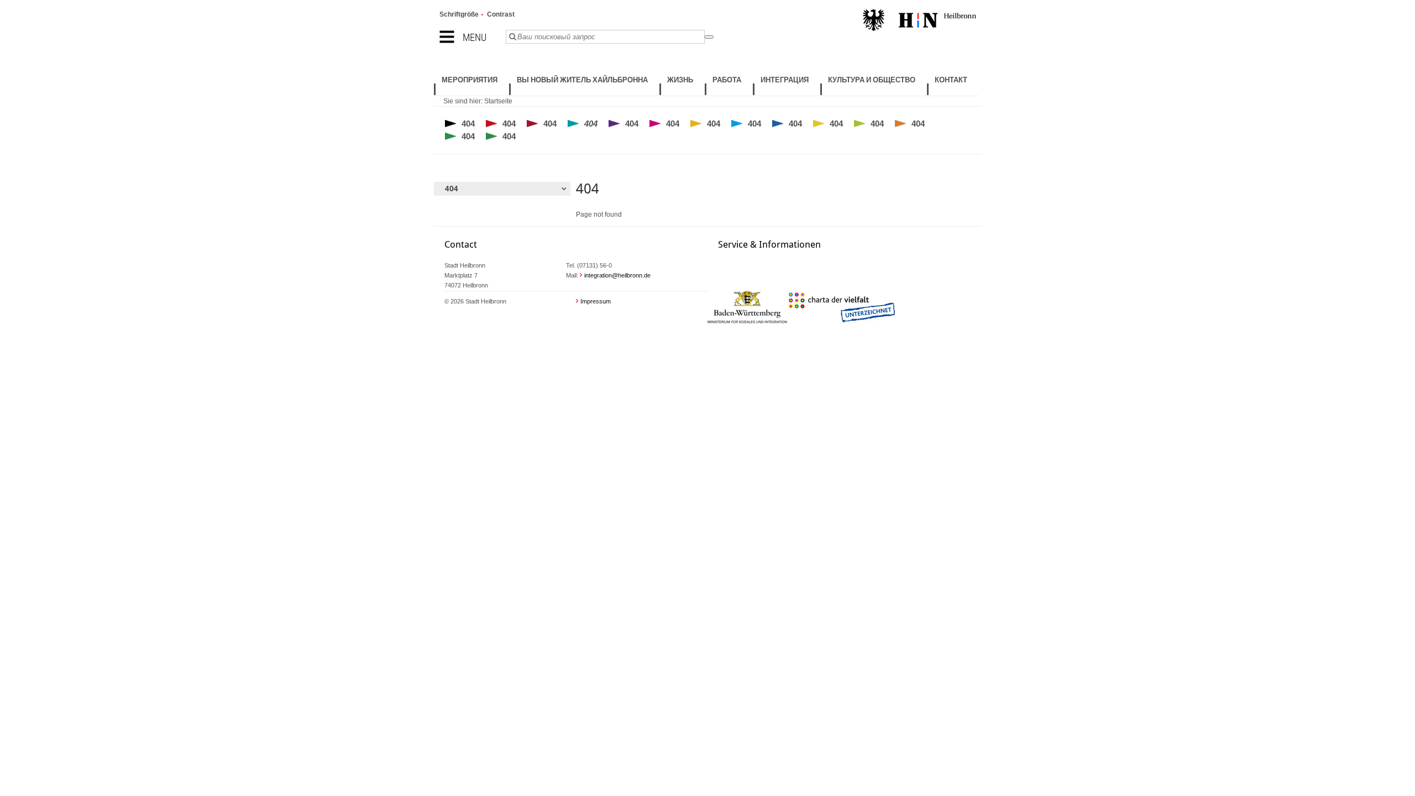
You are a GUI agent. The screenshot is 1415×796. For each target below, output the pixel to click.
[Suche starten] (709, 37)
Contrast (501, 14)
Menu (474, 37)
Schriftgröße (459, 14)
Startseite (498, 101)
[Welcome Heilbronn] (919, 21)
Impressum (595, 301)
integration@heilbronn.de (617, 275)
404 (468, 123)
